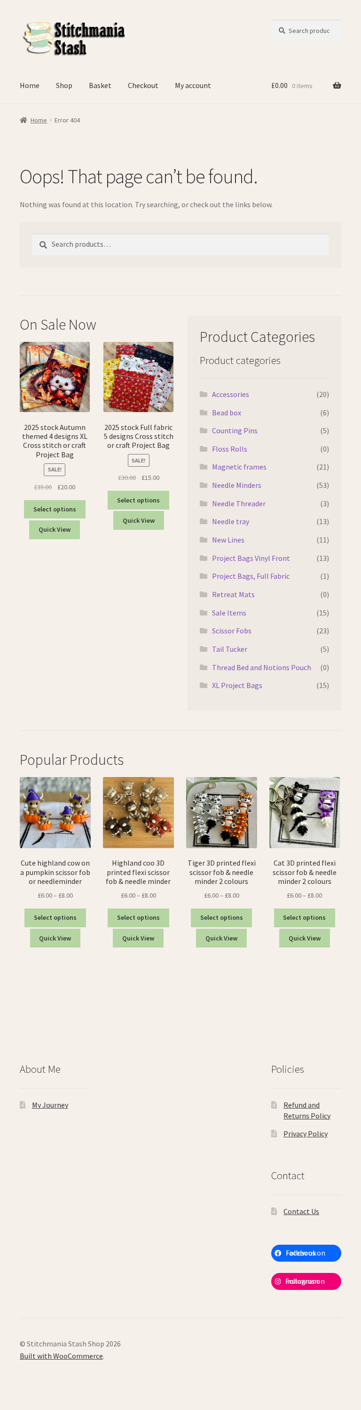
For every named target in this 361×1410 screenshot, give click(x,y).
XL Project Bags (237, 685)
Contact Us (301, 1211)
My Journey (50, 1105)
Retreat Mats (233, 594)
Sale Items (229, 612)
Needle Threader (239, 503)
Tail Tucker (229, 649)
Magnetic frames (239, 466)
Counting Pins (235, 430)
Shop (64, 85)
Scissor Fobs (231, 630)
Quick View (55, 529)
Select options (54, 509)
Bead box (226, 412)
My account (193, 85)
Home (29, 85)
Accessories (230, 394)
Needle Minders (236, 485)
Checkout (143, 85)
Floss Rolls (229, 449)
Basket (100, 85)
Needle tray (230, 521)
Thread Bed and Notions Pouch (261, 667)
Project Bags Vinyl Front (251, 558)
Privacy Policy (305, 1133)
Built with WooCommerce (61, 1356)
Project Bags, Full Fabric (251, 576)
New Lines (228, 539)
